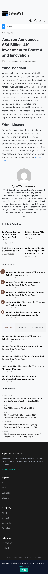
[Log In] (30, 21)
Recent (8, 327)
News (13, 33)
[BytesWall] (12, 13)
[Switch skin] (35, 21)
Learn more (23, 566)
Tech (4, 488)
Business (6, 493)
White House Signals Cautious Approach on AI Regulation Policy (35, 250)
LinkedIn (6, 548)
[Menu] (44, 21)
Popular (22, 327)
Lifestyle (5, 498)
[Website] (24, 216)
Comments (37, 327)
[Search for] (40, 21)
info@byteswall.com (11, 469)
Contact (5, 518)
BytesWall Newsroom (13, 61)
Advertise (6, 528)
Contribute (6, 523)
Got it (24, 570)
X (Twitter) (7, 543)
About (4, 513)
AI (3, 483)
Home (6, 33)
